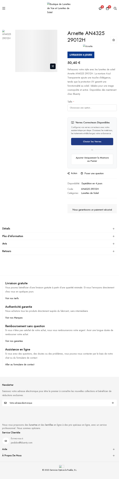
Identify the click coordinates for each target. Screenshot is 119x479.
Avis (4, 243)
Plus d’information (12, 236)
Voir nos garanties (14, 341)
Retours (6, 251)
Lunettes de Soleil (90, 193)
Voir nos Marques (14, 317)
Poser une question (94, 173)
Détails (6, 228)
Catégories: (73, 193)
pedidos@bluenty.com (21, 442)
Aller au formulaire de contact (19, 364)
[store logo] (59, 8)
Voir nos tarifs (12, 298)
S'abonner (112, 403)
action (74, 173)
